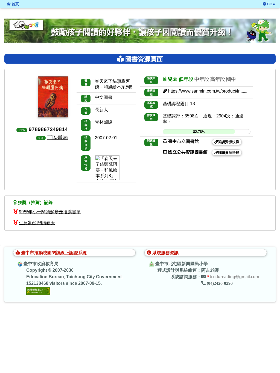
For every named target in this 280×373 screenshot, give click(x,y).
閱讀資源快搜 (228, 142)
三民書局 (57, 137)
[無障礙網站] (38, 290)
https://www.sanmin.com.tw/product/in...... (207, 91)
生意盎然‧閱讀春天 (37, 222)
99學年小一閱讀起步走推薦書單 (50, 211)
